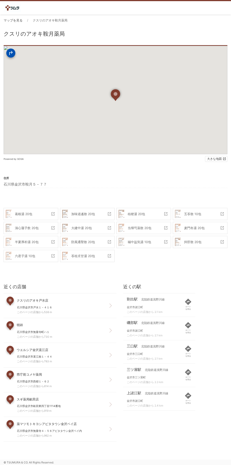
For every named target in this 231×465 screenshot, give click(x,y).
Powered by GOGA (14, 159)
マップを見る (13, 20)
